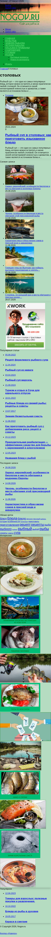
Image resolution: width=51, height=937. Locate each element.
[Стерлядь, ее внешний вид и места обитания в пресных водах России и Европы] (19, 292)
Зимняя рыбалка (15, 43)
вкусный (36, 519)
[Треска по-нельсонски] (20, 711)
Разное (9, 55)
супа (17, 532)
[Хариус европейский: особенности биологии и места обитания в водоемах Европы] (19, 184)
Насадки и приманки (17, 48)
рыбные (14, 529)
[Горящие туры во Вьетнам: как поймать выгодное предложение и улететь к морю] (19, 265)
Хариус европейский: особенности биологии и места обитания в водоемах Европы (27, 187)
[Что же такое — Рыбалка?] (25, 682)
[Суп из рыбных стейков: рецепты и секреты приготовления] (21, 565)
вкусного (30, 519)
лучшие (3, 521)
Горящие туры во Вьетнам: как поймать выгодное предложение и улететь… (24, 269)
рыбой (35, 529)
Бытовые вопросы (19, 57)
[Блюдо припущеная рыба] (21, 594)
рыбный (25, 528)
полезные (24, 522)
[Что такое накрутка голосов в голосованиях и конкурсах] (25, 740)
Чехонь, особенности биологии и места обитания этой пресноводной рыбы (24, 214)
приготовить (33, 521)
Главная (4, 69)
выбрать (43, 519)
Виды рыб (10, 41)
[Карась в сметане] (20, 799)
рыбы (44, 529)
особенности (13, 521)
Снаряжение (13, 50)
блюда (12, 518)
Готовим (10, 52)
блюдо (22, 518)
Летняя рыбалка (14, 45)
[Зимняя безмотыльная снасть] (20, 857)
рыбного (6, 529)
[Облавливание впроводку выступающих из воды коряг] (20, 623)
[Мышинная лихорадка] (20, 652)
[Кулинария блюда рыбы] (23, 828)
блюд (3, 518)
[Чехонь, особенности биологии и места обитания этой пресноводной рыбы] (19, 211)
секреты (3, 533)
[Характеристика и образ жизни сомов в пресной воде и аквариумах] (19, 238)
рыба (48, 524)
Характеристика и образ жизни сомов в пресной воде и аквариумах (24, 241)
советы (10, 533)
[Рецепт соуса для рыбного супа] (18, 886)
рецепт (25, 524)
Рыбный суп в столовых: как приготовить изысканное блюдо (28, 138)
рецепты (37, 524)
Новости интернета (19, 59)
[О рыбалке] (19, 25)
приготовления (9, 524)
